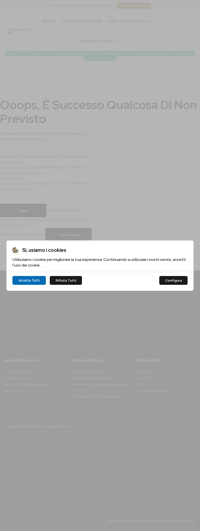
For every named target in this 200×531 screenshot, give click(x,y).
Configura (173, 280)
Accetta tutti (29, 280)
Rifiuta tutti (66, 280)
